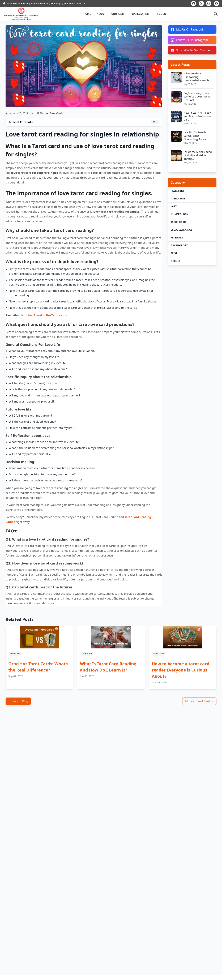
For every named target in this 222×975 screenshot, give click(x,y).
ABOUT (101, 13)
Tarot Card (178, 222)
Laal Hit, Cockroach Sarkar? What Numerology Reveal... (196, 136)
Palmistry (177, 190)
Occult (175, 261)
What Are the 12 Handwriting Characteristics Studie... (197, 77)
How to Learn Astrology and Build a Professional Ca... (198, 116)
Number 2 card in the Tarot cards (44, 315)
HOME (87, 13)
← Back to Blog (18, 701)
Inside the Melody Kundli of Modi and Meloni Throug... (198, 155)
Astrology (178, 198)
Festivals (177, 237)
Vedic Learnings (181, 229)
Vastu (174, 206)
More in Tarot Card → (199, 701)
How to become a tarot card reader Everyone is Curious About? (180, 670)
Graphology (179, 245)
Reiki (174, 253)
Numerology (179, 214)
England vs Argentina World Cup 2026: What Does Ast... (197, 96)
